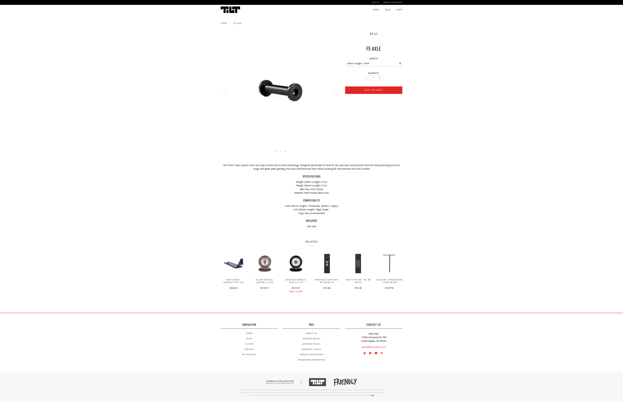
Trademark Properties (311, 360)
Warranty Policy (311, 349)
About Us (311, 333)
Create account (392, 2)
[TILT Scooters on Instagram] (364, 353)
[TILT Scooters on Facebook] (370, 353)
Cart (399, 9)
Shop (376, 9)
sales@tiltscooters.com (373, 346)
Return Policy (311, 338)
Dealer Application (311, 354)
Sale (388, 9)
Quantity (373, 73)
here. (372, 395)
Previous (224, 93)
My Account (249, 354)
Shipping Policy (311, 344)
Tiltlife (249, 344)
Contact (249, 349)
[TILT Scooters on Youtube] (376, 353)
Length (373, 58)
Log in (375, 2)
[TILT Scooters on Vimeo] (381, 353)
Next (336, 93)
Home (224, 23)
